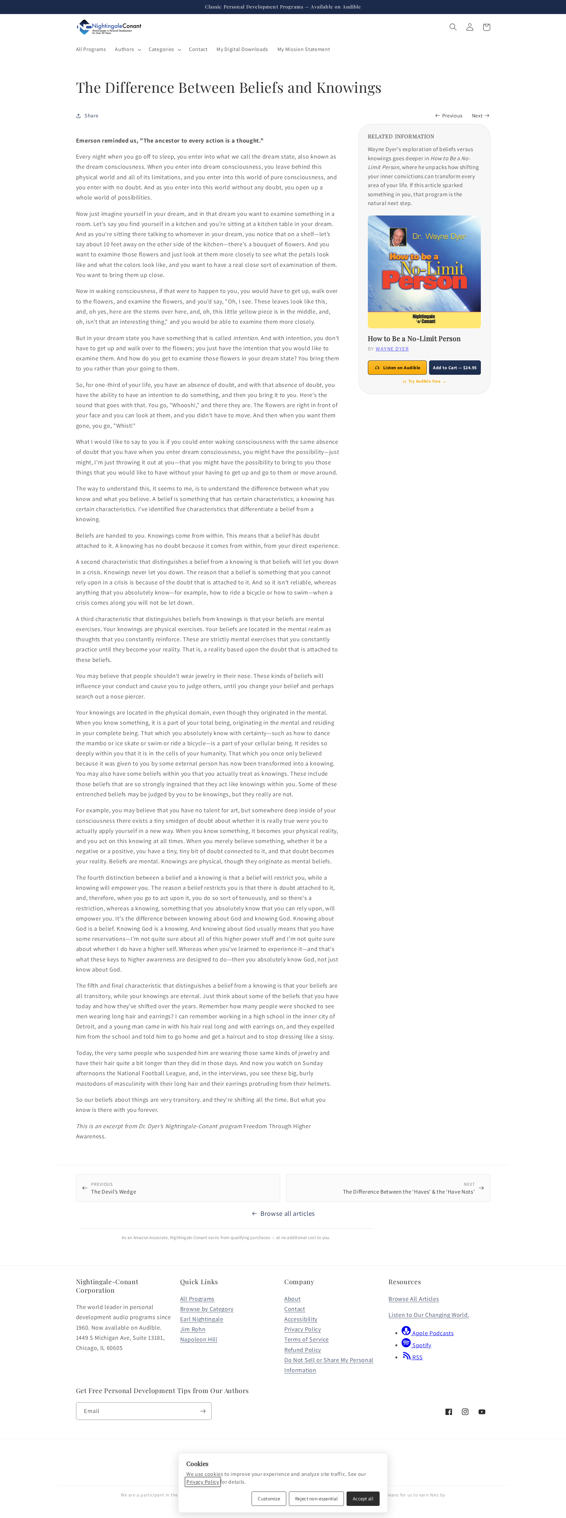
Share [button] (91, 115)
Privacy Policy (302, 1329)
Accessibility (300, 1319)
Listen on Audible (402, 368)
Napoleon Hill (198, 1339)
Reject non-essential (316, 1498)
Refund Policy (302, 1350)
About (292, 1298)
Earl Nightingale (201, 1319)
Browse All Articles (413, 1298)
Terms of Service (306, 1339)
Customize (269, 1498)
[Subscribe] (203, 1411)
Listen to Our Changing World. (428, 1315)
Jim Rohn (193, 1329)
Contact (294, 1309)
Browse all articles (287, 1213)
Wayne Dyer (392, 348)
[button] (127, 49)
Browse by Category (207, 1309)
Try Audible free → (427, 381)
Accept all (363, 1498)
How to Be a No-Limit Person (414, 338)
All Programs (197, 1298)
